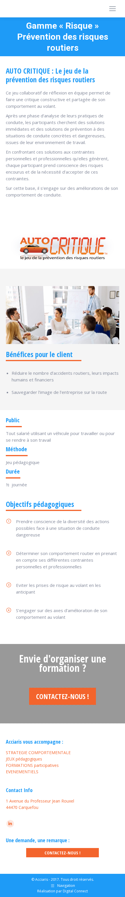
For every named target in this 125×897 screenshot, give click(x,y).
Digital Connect (75, 891)
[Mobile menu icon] (112, 8)
